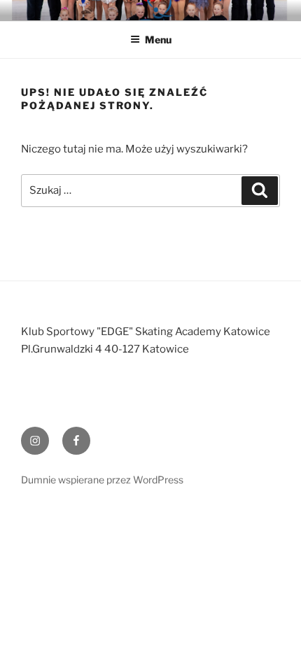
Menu (158, 39)
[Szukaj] (259, 191)
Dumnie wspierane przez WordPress (102, 480)
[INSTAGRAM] (35, 441)
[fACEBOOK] (76, 441)
